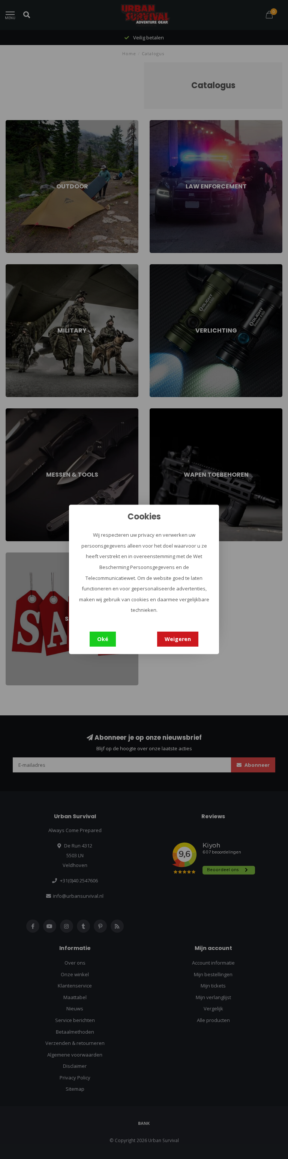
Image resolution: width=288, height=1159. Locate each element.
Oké (102, 639)
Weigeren (178, 639)
